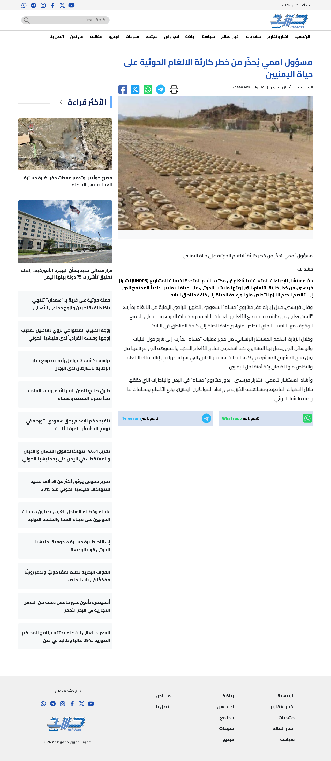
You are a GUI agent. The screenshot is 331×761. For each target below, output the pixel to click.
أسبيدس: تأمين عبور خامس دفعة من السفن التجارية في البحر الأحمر (66, 606)
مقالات (96, 37)
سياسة (208, 37)
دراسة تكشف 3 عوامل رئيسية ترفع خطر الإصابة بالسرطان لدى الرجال (71, 364)
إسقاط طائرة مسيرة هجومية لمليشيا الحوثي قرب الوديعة (72, 546)
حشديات (253, 37)
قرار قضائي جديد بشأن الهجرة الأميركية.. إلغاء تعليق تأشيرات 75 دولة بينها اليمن (66, 273)
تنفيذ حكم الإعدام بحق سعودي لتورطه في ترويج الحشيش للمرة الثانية (68, 425)
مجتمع (151, 37)
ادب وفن (171, 37)
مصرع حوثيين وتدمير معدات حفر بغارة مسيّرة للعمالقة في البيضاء (68, 181)
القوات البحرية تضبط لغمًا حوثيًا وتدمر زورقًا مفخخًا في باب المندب (67, 576)
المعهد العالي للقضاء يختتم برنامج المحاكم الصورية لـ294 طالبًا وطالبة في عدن (66, 636)
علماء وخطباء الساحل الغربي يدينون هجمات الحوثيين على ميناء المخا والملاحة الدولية (66, 516)
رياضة (190, 37)
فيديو (114, 37)
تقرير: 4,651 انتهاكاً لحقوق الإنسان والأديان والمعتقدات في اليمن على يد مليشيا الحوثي (66, 455)
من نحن (77, 37)
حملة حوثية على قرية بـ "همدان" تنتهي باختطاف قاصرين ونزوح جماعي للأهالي (71, 304)
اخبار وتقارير (277, 37)
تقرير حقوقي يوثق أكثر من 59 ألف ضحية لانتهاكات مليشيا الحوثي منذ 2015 (70, 485)
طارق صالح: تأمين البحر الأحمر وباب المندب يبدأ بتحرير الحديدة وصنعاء (69, 395)
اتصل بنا (57, 37)
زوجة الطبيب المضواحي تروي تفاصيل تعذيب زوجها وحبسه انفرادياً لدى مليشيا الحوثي (65, 334)
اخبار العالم (230, 37)
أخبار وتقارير (281, 87)
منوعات (132, 37)
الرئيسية (302, 37)
